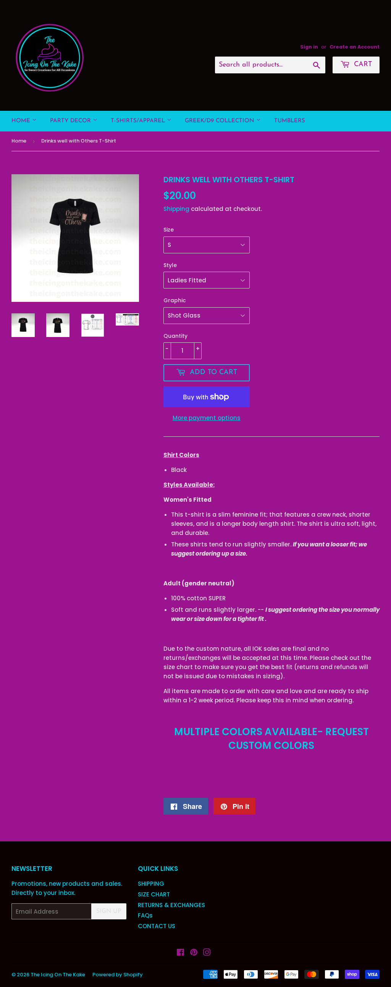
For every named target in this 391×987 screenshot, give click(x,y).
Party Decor (71, 121)
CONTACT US (156, 926)
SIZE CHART (154, 894)
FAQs (145, 915)
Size (168, 229)
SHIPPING (151, 884)
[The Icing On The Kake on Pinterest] (194, 953)
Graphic (174, 300)
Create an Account (355, 47)
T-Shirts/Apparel (139, 121)
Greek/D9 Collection (220, 121)
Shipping (176, 209)
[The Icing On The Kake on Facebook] (180, 953)
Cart (362, 64)
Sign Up (108, 911)
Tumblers (289, 121)
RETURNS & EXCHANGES (171, 905)
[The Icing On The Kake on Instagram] (207, 953)
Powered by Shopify (117, 974)
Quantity (175, 336)
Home (21, 121)
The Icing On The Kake (58, 974)
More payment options (207, 418)
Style (170, 265)
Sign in (309, 47)
